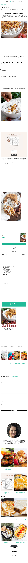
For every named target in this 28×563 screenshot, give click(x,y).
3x (25, 254)
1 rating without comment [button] (14, 376)
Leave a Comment (11, 10)
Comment (3, 382)
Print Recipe (21, 13)
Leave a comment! (14, 304)
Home (2, 4)
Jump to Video (15, 13)
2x (24, 254)
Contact (14, 557)
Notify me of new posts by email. (6, 408)
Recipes (5, 4)
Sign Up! (10, 553)
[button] (2, 237)
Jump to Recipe (8, 13)
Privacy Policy (14, 549)
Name (2, 398)
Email (2, 401)
